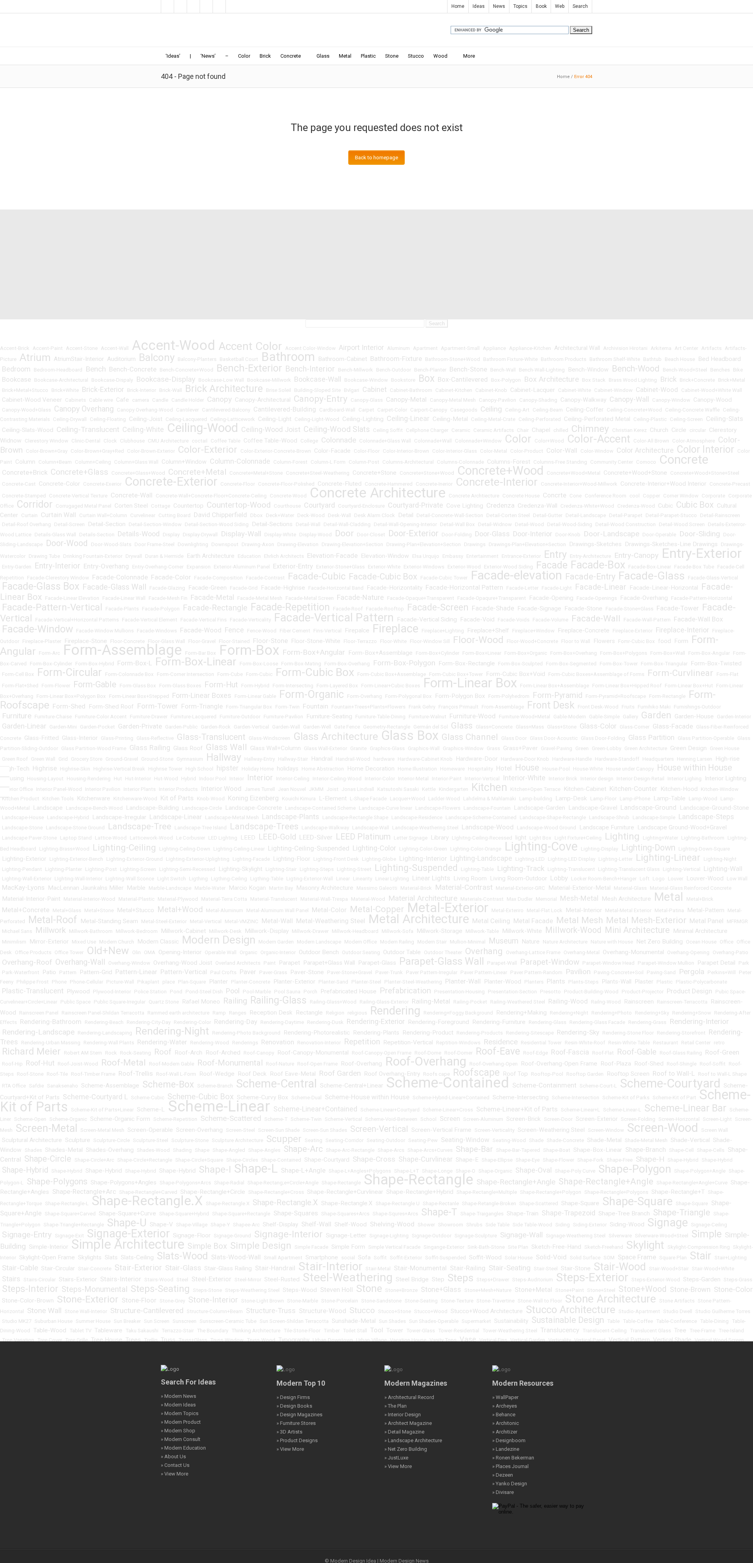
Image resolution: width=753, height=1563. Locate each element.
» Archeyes (504, 1406)
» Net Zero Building (405, 1449)
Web (559, 6)
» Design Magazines (299, 1414)
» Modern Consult (180, 1439)
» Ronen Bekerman (513, 1458)
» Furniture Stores (296, 1423)
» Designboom (509, 1440)
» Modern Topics (179, 1413)
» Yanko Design (509, 1483)
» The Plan (395, 1406)
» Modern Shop (178, 1431)
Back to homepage (376, 157)
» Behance (503, 1414)
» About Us (173, 1456)
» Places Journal (510, 1466)
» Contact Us (175, 1465)
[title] (4, 792)
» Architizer (504, 1432)
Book (541, 6)
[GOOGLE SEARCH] (4, 782)
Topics (520, 6)
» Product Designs (297, 1440)
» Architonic (505, 1423)
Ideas (479, 6)
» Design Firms (293, 1397)
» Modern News (178, 1396)
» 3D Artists (289, 1432)
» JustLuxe (396, 1458)
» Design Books (294, 1406)
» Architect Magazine (408, 1423)
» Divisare (503, 1492)
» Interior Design (402, 1414)
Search (580, 6)
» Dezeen (502, 1475)
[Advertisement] (376, 264)
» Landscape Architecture (413, 1440)
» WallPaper (505, 1397)
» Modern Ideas (178, 1405)
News (499, 6)
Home (457, 6)
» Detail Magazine (404, 1432)
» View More (174, 1474)
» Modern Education (183, 1448)
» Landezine (505, 1449)
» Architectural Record (409, 1397)
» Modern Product (181, 1422)
